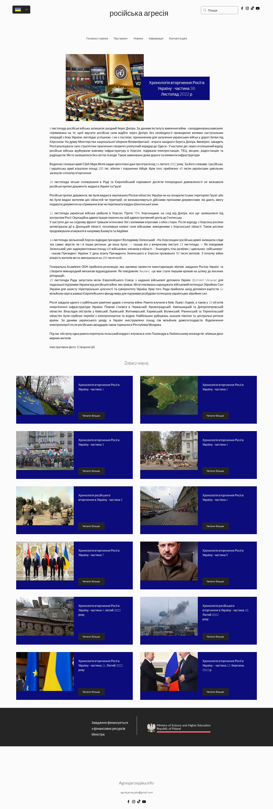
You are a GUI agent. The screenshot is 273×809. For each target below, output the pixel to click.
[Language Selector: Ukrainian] (21, 10)
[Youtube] (258, 8)
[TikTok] (252, 8)
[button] (156, 38)
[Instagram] (247, 8)
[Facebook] (242, 8)
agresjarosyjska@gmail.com (137, 792)
